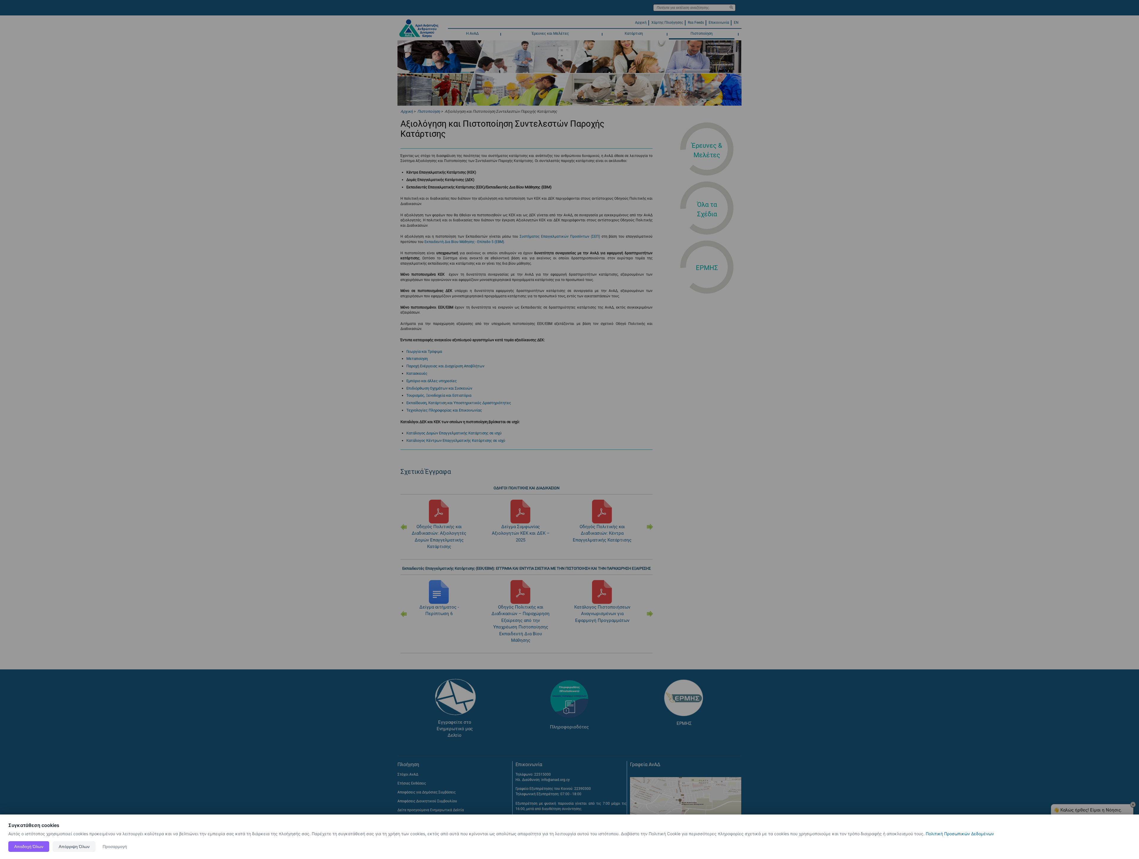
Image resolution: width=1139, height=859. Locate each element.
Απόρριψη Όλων (74, 846)
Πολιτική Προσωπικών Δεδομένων (960, 833)
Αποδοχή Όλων (28, 846)
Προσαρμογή (115, 846)
